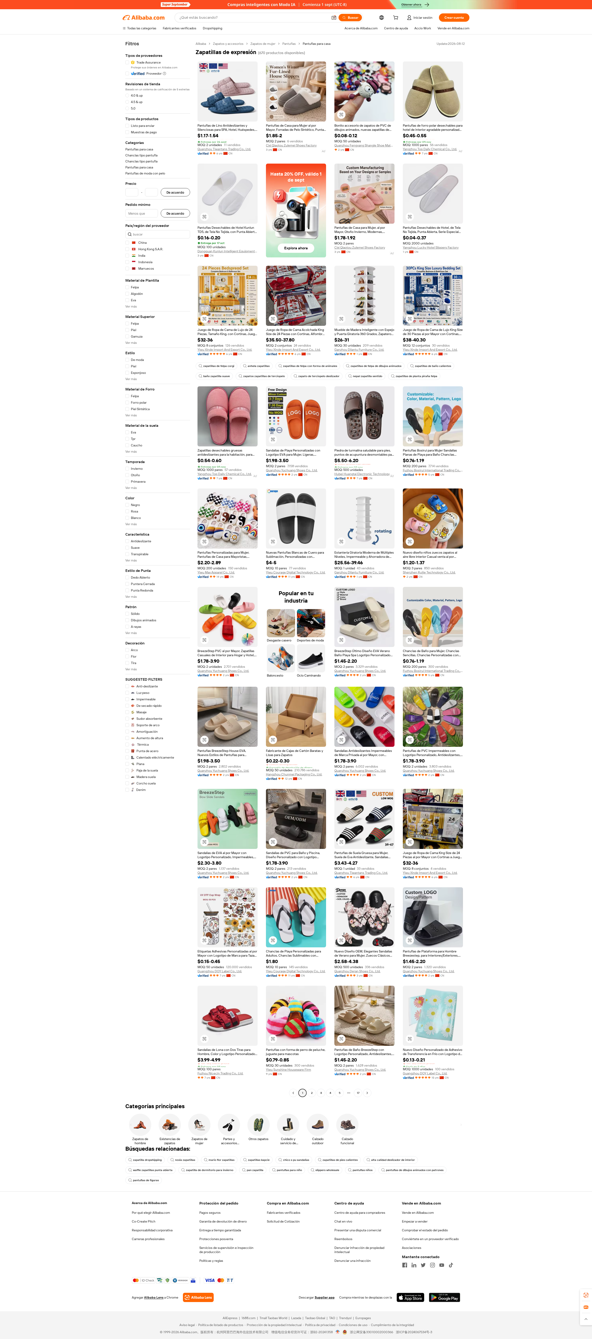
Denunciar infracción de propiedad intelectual (359, 1250)
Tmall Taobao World (273, 1318)
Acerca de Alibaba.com (149, 1203)
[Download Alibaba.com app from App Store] (410, 1297)
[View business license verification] (338, 1332)
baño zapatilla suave (216, 376)
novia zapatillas (185, 1160)
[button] (334, 17)
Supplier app (325, 1297)
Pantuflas (289, 44)
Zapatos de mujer (262, 44)
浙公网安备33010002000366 (371, 1332)
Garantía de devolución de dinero (223, 1221)
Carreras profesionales (148, 1239)
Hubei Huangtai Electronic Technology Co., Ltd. (364, 474)
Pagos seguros (210, 1212)
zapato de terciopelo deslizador (318, 376)
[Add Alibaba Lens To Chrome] (198, 1297)
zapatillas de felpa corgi (218, 366)
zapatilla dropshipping (147, 1160)
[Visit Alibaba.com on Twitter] (423, 1265)
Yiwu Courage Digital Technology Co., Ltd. (295, 572)
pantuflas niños (363, 1170)
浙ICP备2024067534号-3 (414, 1332)
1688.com (248, 1318)
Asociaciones (411, 1248)
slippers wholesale (327, 1170)
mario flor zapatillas (221, 1160)
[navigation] (157, 569)
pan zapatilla (255, 1170)
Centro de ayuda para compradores (359, 1212)
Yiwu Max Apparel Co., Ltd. (216, 572)
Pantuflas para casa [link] (316, 44)
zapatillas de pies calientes (340, 1160)
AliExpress (230, 1318)
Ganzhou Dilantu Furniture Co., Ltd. (359, 349)
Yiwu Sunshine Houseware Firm (288, 1069)
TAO (332, 1318)
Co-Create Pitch (143, 1221)
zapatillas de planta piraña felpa (416, 376)
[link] (586, 1295)
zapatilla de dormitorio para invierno (209, 1170)
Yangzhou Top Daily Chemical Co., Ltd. (430, 149)
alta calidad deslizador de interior (393, 1160)
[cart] (396, 18)
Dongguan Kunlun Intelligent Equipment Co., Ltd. (227, 251)
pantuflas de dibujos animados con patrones (415, 1170)
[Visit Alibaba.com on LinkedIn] (414, 1265)
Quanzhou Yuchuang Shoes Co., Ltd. (292, 470)
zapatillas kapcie (259, 1160)
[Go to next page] (367, 1093)
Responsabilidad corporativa (152, 1230)
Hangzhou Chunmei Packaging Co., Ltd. (294, 774)
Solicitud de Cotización (283, 1221)
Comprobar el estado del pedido (425, 1230)
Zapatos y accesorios (228, 44)
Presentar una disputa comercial (357, 1230)
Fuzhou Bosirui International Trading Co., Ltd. (433, 470)
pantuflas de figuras (146, 1180)
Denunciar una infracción (352, 1261)
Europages (363, 1318)
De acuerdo (175, 192)
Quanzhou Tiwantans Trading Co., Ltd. (224, 149)
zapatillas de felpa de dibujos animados (376, 366)
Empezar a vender (415, 1221)
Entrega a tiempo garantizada (220, 1230)
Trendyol (345, 1318)
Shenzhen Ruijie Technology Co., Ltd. (429, 572)
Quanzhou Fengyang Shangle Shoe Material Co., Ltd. (364, 145)
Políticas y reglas (211, 1261)
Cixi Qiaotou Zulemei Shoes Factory (291, 145)
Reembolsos (343, 1239)
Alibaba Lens (153, 1297)
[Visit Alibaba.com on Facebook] (404, 1265)
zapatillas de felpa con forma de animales (310, 366)
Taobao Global (315, 1318)
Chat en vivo (343, 1221)
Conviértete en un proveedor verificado (430, 1239)
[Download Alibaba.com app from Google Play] (444, 1297)
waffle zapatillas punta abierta (153, 1170)
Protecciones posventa (216, 1239)
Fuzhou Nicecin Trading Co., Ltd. (220, 1073)
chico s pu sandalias (296, 1160)
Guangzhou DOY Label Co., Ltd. (219, 971)
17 (358, 1093)
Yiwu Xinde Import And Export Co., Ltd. (224, 349)
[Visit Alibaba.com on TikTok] (451, 1265)
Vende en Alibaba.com (418, 1212)
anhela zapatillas (259, 366)
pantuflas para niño (289, 1170)
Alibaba (201, 44)
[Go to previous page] (293, 1093)
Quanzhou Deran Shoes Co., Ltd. (357, 971)
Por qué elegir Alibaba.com (151, 1212)
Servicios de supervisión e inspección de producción (226, 1250)
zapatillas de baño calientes (433, 366)
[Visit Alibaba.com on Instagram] (432, 1265)
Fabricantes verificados (283, 1212)
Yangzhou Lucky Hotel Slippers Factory (431, 247)
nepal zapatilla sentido (367, 376)
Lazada (296, 1318)
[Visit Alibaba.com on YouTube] (441, 1265)
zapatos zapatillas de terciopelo (264, 376)
